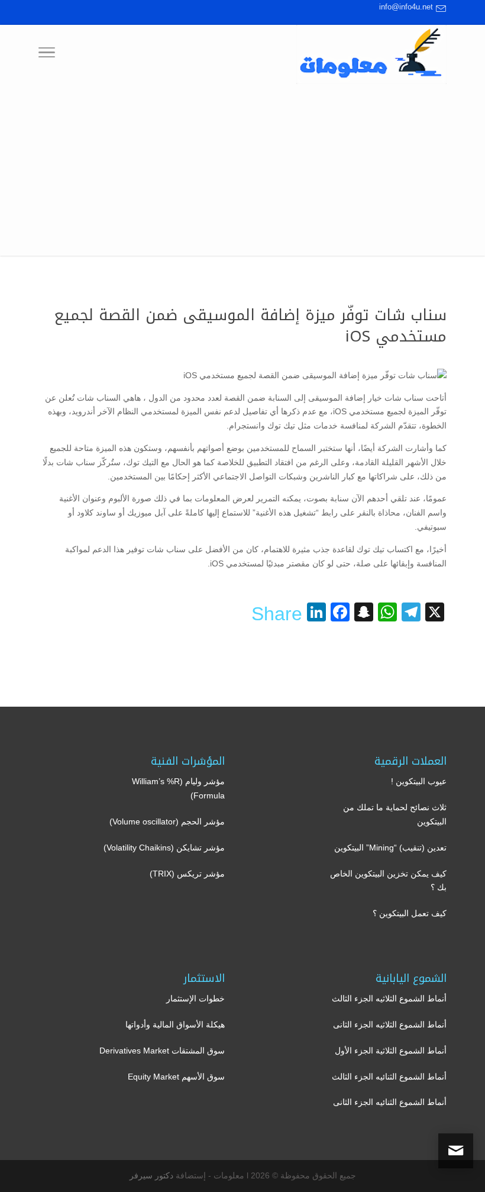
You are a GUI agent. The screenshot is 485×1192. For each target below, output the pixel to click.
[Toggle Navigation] (46, 54)
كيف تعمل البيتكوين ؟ (410, 913)
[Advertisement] (242, 173)
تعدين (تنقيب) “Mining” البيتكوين (390, 847)
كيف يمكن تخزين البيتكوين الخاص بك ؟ (388, 881)
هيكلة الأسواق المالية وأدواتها (175, 1024)
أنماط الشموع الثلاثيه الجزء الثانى (390, 1024)
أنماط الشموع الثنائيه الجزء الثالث (389, 1076)
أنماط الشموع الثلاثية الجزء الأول (391, 1050)
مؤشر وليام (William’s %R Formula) (178, 788)
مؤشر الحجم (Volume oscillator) (167, 821)
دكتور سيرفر (151, 1175)
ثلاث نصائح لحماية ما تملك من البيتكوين (395, 814)
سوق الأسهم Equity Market (176, 1076)
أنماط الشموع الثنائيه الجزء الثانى (390, 1102)
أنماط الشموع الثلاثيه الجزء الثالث (389, 998)
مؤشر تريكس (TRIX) (187, 873)
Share (276, 613)
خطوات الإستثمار (195, 998)
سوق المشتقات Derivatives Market (162, 1050)
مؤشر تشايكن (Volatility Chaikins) (164, 847)
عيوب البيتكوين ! (419, 781)
